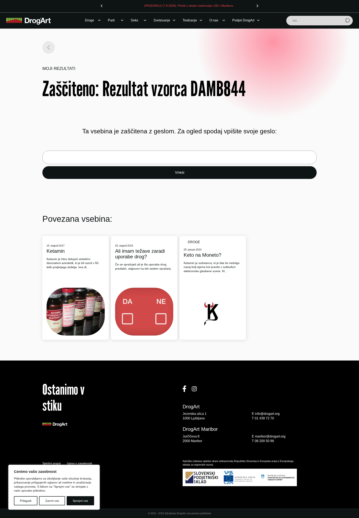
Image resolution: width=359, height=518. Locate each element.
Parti (111, 20)
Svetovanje (162, 20)
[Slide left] (101, 6)
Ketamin (56, 251)
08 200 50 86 (264, 441)
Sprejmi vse (80, 500)
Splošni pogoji (51, 463)
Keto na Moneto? (202, 255)
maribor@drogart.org (270, 436)
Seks (134, 20)
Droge (89, 20)
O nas (213, 20)
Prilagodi (25, 500)
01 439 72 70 (264, 418)
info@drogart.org (267, 413)
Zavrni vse (52, 500)
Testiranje (190, 20)
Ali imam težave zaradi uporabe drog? (140, 253)
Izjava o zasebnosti (79, 463)
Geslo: (179, 157)
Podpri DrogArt (243, 20)
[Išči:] (319, 21)
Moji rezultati (58, 68)
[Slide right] (257, 6)
